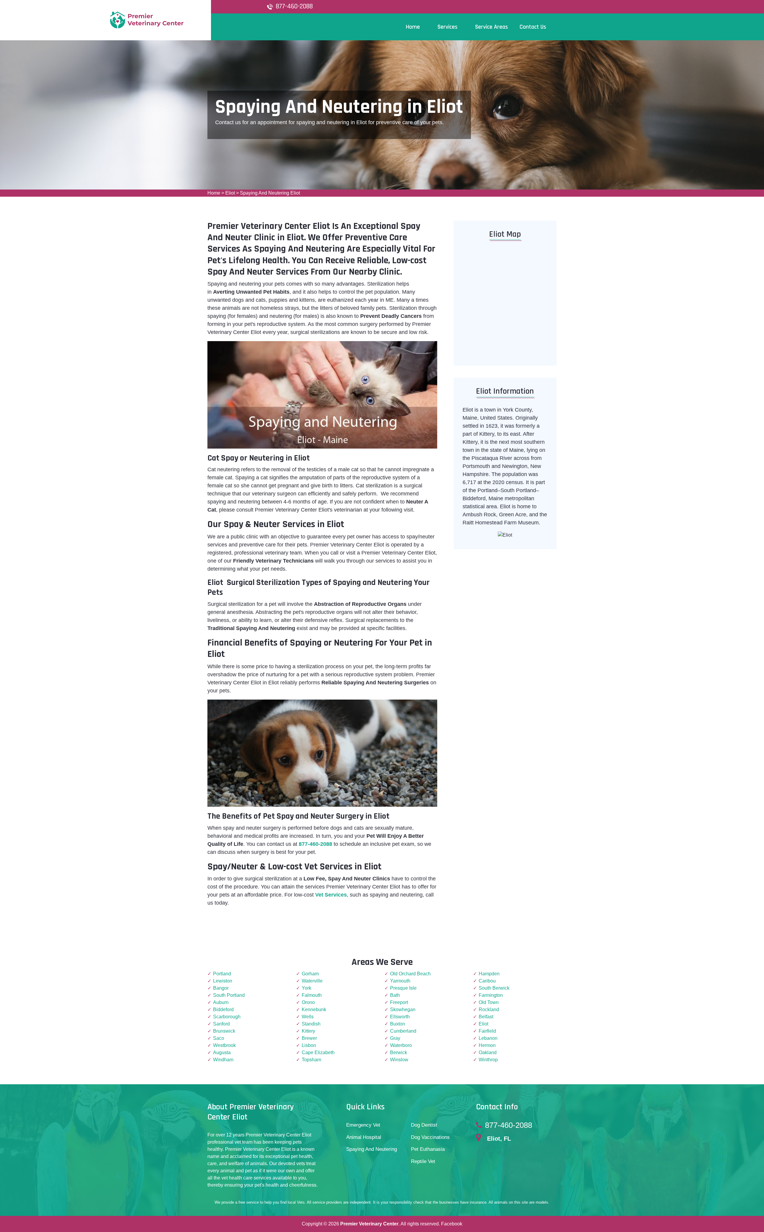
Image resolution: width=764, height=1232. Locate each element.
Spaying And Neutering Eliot (270, 192)
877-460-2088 (294, 6)
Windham (223, 1059)
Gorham (310, 973)
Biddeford (223, 1009)
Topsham (311, 1059)
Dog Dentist (424, 1125)
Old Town (489, 1002)
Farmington (491, 995)
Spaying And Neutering (371, 1149)
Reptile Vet (423, 1161)
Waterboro (401, 1045)
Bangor (221, 988)
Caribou (487, 980)
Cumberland (403, 1031)
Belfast (486, 1016)
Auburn (221, 1002)
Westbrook (224, 1045)
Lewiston (222, 980)
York (306, 988)
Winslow (399, 1059)
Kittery (308, 1031)
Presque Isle (403, 988)
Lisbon (309, 1045)
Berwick (398, 1052)
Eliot (230, 192)
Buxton (397, 1023)
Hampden (489, 973)
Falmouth (312, 995)
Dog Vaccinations (430, 1137)
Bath (395, 995)
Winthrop (488, 1059)
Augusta (222, 1052)
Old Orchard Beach (410, 973)
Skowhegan (402, 1009)
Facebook (451, 1223)
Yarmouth (400, 980)
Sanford (221, 1023)
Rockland (489, 1009)
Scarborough (227, 1016)
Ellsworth (400, 1016)
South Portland (229, 995)
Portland (222, 973)
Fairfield (487, 1031)
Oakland (488, 1052)
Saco (218, 1038)
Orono (308, 1002)
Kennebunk (314, 1009)
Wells (308, 1016)
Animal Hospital (363, 1137)
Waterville (312, 980)
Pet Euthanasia (428, 1149)
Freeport (399, 1002)
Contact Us (533, 27)
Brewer (309, 1038)
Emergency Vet (363, 1125)
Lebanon (488, 1038)
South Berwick (494, 988)
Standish (311, 1023)
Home (213, 192)
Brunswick (224, 1031)
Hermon (487, 1045)
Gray (395, 1038)
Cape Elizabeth (318, 1052)
